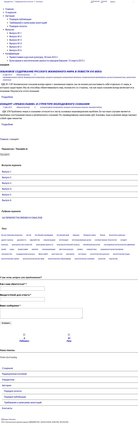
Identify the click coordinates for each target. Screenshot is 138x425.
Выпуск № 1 (15, 33)
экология (101, 259)
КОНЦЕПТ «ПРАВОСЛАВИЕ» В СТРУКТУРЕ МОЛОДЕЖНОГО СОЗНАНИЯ (44, 103)
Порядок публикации (20, 19)
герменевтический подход (13, 77)
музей (3, 249)
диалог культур (7, 240)
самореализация (48, 249)
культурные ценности (44, 244)
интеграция (63, 240)
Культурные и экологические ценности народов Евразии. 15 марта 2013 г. (47, 60)
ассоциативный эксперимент (51, 107)
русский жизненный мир (116, 77)
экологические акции (121, 254)
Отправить (6, 323)
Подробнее (7, 97)
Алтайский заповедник (44, 235)
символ (80, 249)
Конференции (12, 53)
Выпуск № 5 (15, 47)
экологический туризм (10, 259)
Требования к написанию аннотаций (28, 22)
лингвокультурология (91, 244)
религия (35, 249)
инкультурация (49, 240)
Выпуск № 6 (15, 50)
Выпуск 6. (7, 200)
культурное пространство (22, 244)
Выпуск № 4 (15, 43)
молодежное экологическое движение (119, 244)
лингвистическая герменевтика (94, 77)
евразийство (35, 240)
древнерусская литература (34, 77)
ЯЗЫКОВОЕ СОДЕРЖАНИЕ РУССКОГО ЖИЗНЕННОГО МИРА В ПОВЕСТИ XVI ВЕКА (51, 71)
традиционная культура (25, 254)
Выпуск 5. (7, 194)
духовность (21, 240)
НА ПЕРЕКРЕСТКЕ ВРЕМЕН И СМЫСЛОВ (22, 217)
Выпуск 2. (7, 177)
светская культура (66, 249)
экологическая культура (99, 254)
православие (23, 249)
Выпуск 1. (7, 171)
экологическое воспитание (33, 259)
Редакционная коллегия (24, 1)
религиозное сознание (79, 107)
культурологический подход (68, 244)
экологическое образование (59, 259)
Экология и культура (117, 235)
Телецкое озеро (89, 235)
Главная (9, 9)
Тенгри (102, 235)
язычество (113, 259)
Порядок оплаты (18, 26)
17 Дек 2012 (7, 107)
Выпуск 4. (7, 189)
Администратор (23, 75)
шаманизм (70, 254)
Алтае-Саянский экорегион (12, 235)
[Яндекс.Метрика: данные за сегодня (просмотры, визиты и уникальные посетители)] (8, 419)
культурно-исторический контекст (67, 77)
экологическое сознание (84, 259)
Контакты (39, 1)
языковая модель (95, 107)
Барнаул (76, 235)
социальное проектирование (111, 249)
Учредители (8, 1)
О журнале (10, 12)
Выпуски (9, 29)
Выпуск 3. (7, 183)
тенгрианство (6, 254)
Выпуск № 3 (15, 40)
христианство (56, 254)
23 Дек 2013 (7, 75)
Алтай (28, 235)
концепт (49, 77)
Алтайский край (63, 235)
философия (43, 254)
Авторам (10, 16)
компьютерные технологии (106, 240)
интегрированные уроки (81, 240)
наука (12, 249)
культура (4, 244)
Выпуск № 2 (15, 36)
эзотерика (82, 254)
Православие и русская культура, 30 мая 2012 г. (33, 57)
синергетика (91, 249)
